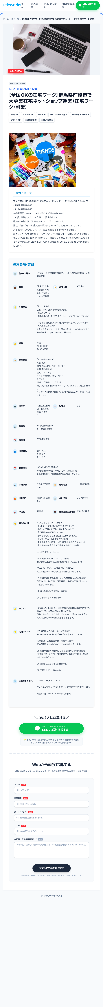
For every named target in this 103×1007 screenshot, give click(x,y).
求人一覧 (15, 19)
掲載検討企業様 (68, 5)
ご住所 (19, 825)
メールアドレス (23, 812)
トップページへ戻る (53, 895)
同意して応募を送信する (51, 868)
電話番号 (20, 798)
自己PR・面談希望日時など (28, 839)
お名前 (19, 784)
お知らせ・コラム (50, 5)
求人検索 (34, 5)
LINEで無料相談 (89, 5)
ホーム (23, 5)
